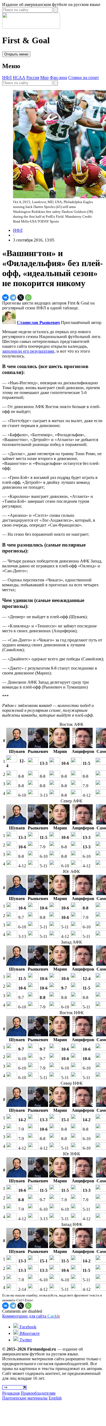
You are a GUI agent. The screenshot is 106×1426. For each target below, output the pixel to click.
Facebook (27, 1327)
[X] (20, 297)
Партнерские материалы (25, 1398)
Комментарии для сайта (31, 1316)
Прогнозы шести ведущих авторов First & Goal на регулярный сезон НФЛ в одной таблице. (48, 305)
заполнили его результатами (28, 351)
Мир (44, 77)
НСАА (19, 77)
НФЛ (7, 77)
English (55, 1398)
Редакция (11, 1393)
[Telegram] (13, 297)
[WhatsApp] (28, 297)
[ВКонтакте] (5, 297)
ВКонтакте (29, 1333)
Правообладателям (38, 1393)
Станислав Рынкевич (38, 322)
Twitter (25, 1340)
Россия (32, 77)
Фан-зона (58, 77)
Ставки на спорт (83, 77)
